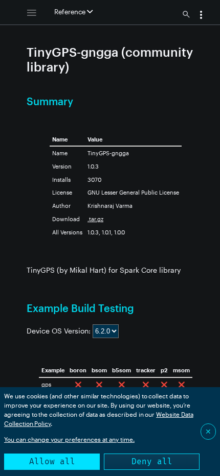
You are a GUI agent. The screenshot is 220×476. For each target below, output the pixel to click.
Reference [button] (70, 12)
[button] (201, 16)
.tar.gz (95, 219)
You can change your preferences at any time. (69, 439)
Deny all (151, 461)
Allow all (52, 461)
